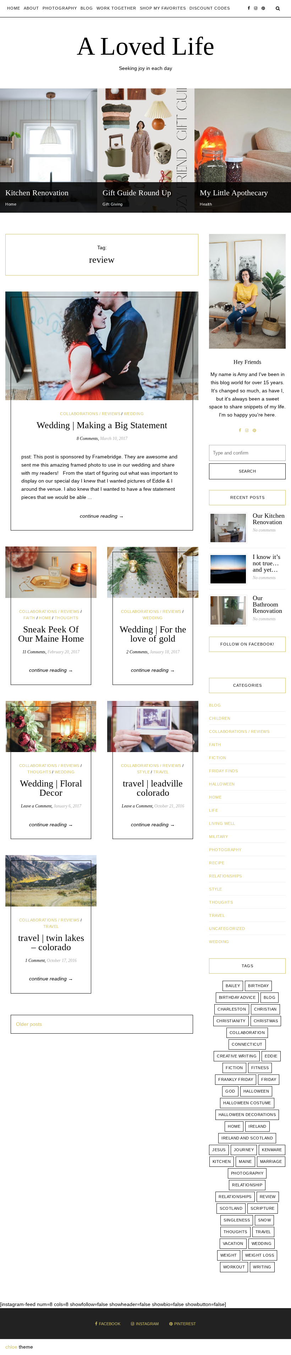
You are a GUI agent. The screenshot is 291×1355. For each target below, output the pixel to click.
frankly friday (235, 1079)
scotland (231, 1208)
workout (234, 1267)
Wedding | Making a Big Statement (102, 425)
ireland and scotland (247, 1138)
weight (228, 1255)
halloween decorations (247, 1114)
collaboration (247, 1032)
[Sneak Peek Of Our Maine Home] (51, 572)
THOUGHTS (66, 618)
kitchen (222, 1161)
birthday (258, 986)
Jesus (219, 1150)
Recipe (216, 863)
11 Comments (33, 651)
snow (264, 1220)
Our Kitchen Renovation (269, 519)
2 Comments (137, 651)
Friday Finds (223, 771)
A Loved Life (145, 46)
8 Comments (87, 438)
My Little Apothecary (234, 192)
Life (213, 810)
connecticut (247, 1044)
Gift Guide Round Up (137, 192)
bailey (233, 986)
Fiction (217, 758)
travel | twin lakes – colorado (51, 942)
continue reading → (102, 516)
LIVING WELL (222, 823)
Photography (60, 8)
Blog (87, 8)
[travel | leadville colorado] (152, 726)
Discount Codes (210, 8)
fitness (260, 1068)
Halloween (222, 784)
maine (245, 1161)
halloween (256, 1091)
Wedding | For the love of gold (153, 634)
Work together (116, 8)
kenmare (272, 1150)
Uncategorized (227, 928)
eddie (271, 1056)
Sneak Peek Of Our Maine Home (51, 634)
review (268, 1197)
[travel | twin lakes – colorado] (51, 881)
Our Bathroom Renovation (267, 604)
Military (218, 836)
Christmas (266, 1021)
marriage (271, 1161)
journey (244, 1150)
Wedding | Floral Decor (51, 788)
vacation (233, 1243)
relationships (235, 1197)
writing (262, 1267)
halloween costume (247, 1103)
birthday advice (237, 997)
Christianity (231, 1021)
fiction (234, 1068)
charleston (232, 1009)
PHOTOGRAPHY (225, 850)
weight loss (259, 1255)
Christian (265, 1009)
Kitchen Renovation (36, 192)
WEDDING (134, 414)
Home (13, 8)
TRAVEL (161, 772)
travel (263, 1232)
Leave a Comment (36, 806)
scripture (263, 1208)
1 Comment (35, 960)
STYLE (143, 772)
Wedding (262, 1243)
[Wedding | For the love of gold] (152, 572)
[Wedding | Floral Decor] (51, 726)
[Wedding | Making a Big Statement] (101, 346)
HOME (45, 618)
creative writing (237, 1056)
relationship (247, 1185)
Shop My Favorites (163, 8)
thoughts (235, 1232)
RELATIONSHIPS (225, 876)
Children (219, 718)
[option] (48, 150)
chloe (11, 1347)
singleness (237, 1220)
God (230, 1091)
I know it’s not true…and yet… (266, 563)
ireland (257, 1126)
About (31, 8)
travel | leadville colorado (153, 788)
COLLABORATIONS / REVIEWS (90, 414)
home (234, 1126)
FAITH (29, 618)
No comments (264, 530)
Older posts (29, 1024)
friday (268, 1079)
